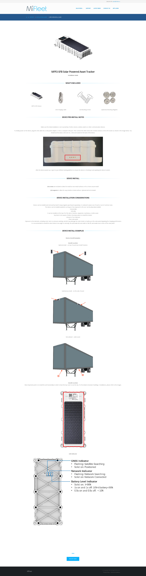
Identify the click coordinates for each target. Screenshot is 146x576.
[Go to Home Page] (26, 17)
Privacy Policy (106, 572)
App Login (116, 8)
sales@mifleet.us (116, 1)
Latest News (97, 8)
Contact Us (106, 8)
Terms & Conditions (115, 572)
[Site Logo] (36, 8)
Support (88, 8)
